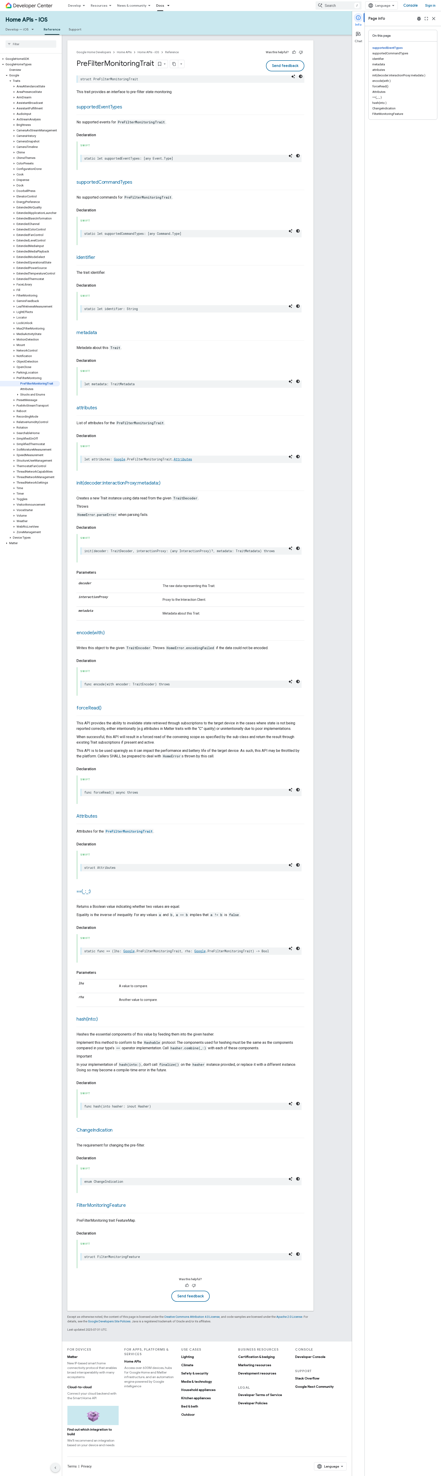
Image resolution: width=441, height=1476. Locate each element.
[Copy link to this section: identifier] (100, 257)
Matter (72, 1357)
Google (119, 459)
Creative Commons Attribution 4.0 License (192, 1316)
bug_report (419, 18)
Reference (52, 29)
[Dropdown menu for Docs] (169, 5)
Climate (187, 1365)
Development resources (257, 1373)
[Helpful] (294, 52)
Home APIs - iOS (27, 19)
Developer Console (310, 1357)
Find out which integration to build (89, 1431)
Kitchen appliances (196, 1398)
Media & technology (196, 1381)
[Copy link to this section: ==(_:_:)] (95, 891)
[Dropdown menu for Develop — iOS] (34, 29)
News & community (132, 5)
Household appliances (198, 1390)
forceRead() (88, 708)
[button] (30, 59)
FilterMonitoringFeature (101, 1205)
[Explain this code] (293, 76)
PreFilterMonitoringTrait (129, 831)
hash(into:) (87, 1019)
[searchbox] (31, 44)
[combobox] (339, 5)
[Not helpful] (300, 52)
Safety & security (194, 1373)
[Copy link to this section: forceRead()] (105, 708)
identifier (85, 257)
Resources (99, 5)
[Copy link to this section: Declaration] (100, 135)
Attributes (183, 459)
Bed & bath (189, 1406)
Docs (160, 5)
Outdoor (188, 1414)
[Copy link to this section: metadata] (101, 333)
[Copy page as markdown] (174, 64)
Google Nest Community (314, 1387)
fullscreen (426, 18)
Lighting (187, 1357)
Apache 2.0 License (289, 1316)
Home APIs (124, 52)
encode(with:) (90, 633)
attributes (86, 408)
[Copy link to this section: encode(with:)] (109, 633)
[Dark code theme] (300, 76)
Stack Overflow (307, 1378)
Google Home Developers (93, 52)
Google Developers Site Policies (109, 1321)
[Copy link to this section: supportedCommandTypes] (136, 182)
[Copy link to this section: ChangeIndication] (117, 1130)
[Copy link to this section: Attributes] (102, 816)
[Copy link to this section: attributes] (101, 408)
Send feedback (285, 66)
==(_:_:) (83, 891)
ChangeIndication (94, 1130)
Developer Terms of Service (260, 1395)
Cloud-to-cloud (79, 1387)
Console (410, 5)
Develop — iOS (17, 29)
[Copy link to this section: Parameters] (100, 572)
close (433, 18)
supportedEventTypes (99, 107)
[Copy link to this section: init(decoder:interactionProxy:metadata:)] (165, 483)
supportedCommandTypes (104, 182)
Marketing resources (254, 1365)
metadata (86, 332)
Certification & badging (256, 1357)
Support (75, 29)
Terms (72, 1466)
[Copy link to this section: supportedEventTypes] (126, 107)
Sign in (430, 5)
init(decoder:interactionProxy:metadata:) (118, 483)
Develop (74, 5)
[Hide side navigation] (55, 1467)
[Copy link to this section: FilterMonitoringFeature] (130, 1205)
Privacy (86, 1466)
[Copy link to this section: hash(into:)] (102, 1019)
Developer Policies (253, 1403)
